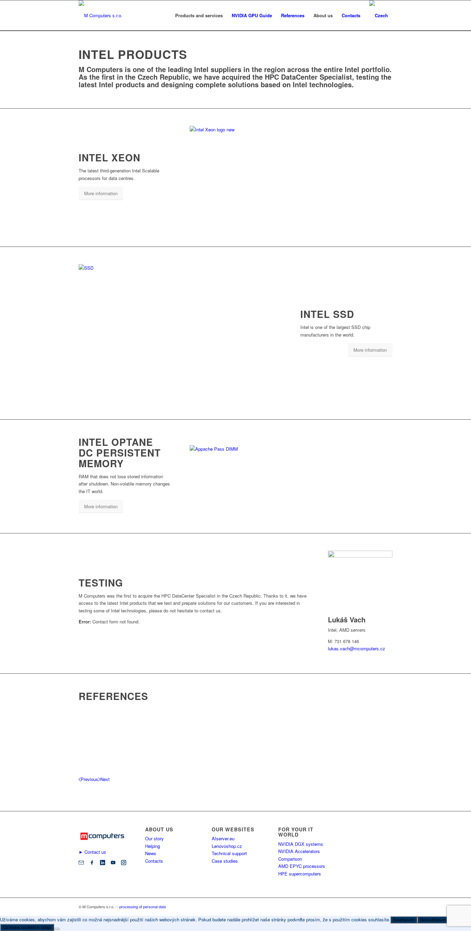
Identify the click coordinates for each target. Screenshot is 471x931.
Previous (89, 779)
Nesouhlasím (433, 919)
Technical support (229, 853)
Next (105, 779)
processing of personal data (142, 906)
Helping (152, 846)
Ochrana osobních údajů (27, 927)
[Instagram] (123, 863)
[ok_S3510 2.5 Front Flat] (164, 267)
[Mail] (81, 863)
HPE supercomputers (299, 873)
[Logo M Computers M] (100, 15)
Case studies (225, 861)
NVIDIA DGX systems (300, 844)
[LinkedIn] (102, 863)
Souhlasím (403, 919)
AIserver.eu (223, 838)
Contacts (154, 861)
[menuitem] (199, 15)
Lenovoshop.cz (227, 846)
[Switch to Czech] (378, 15)
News (150, 853)
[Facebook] (91, 863)
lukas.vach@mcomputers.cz (356, 648)
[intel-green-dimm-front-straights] (276, 449)
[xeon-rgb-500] (241, 129)
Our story (154, 838)
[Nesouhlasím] (57, 929)
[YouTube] (113, 863)
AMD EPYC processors (301, 866)
